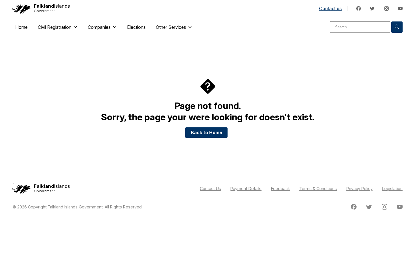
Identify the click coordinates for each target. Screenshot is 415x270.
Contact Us (210, 188)
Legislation (392, 188)
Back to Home (206, 132)
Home (21, 27)
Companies (99, 27)
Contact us (330, 8)
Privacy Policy (359, 188)
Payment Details (245, 188)
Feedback (280, 188)
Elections (136, 27)
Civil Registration (54, 27)
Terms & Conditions (318, 188)
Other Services (171, 27)
